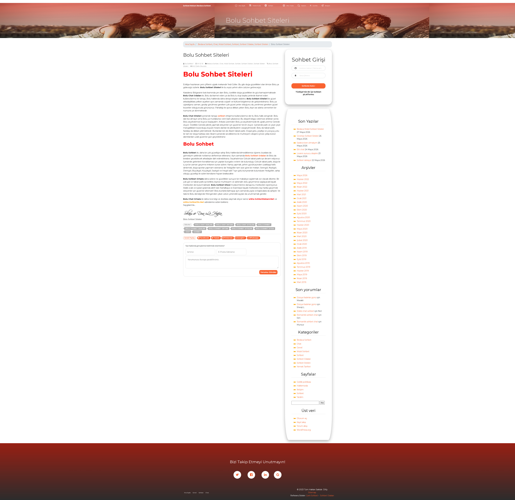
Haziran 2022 (303, 179)
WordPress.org (304, 430)
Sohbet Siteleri (261, 44)
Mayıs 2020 (302, 229)
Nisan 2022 (302, 187)
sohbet (221, 116)
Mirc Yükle (290, 6)
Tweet (216, 238)
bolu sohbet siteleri (242, 229)
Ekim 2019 (302, 255)
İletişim (327, 6)
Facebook (204, 238)
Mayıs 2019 (302, 274)
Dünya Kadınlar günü (306, 297)
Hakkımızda (256, 6)
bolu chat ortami (224, 225)
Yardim (300, 397)
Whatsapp (254, 238)
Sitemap (312, 492)
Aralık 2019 (302, 248)
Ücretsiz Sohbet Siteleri (308, 136)
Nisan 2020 (302, 232)
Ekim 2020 (302, 210)
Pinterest (228, 238)
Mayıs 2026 (302, 175)
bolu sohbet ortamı (218, 229)
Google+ (241, 238)
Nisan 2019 (302, 278)
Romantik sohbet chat (307, 315)
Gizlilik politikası (304, 382)
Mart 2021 (301, 194)
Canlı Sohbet (312, 495)
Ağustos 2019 (303, 263)
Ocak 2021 (301, 198)
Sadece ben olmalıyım (307, 143)
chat (187, 232)
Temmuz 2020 (304, 221)
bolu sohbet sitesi (265, 229)
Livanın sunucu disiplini (307, 153)
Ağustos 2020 (303, 217)
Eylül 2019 (301, 259)
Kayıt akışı (301, 422)
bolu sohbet (264, 225)
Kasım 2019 (302, 251)
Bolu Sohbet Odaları (255, 155)
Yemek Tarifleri (304, 366)
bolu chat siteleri (245, 225)
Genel (299, 347)
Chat (215, 44)
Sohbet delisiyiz (304, 160)
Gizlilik (314, 6)
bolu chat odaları (204, 225)
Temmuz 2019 (303, 267)
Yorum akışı (302, 426)
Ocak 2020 (302, 244)
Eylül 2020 (302, 213)
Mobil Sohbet (225, 44)
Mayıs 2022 (302, 183)
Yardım (303, 6)
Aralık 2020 (302, 202)
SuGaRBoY (189, 64)
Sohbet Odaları (247, 44)
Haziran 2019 (303, 271)
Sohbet (270, 6)
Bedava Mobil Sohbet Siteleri (310, 129)
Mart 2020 (302, 236)
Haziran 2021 (303, 190)
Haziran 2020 (303, 225)
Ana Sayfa (241, 6)
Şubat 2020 (302, 240)
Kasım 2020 (302, 206)
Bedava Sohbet (205, 44)
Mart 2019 (301, 282)
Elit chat (300, 149)
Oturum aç (302, 418)
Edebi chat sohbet (305, 311)
